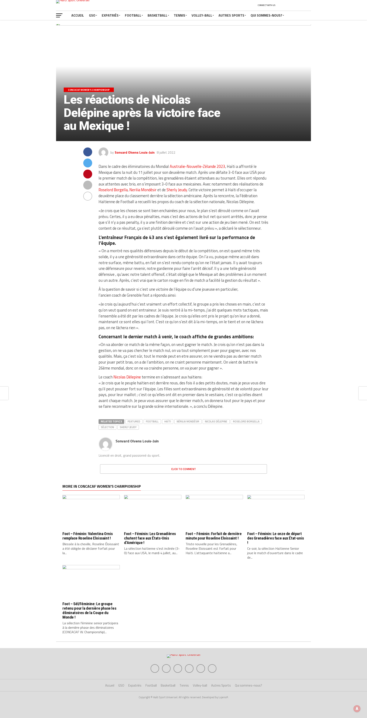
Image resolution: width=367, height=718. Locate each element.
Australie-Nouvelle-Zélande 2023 (197, 166)
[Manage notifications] (357, 708)
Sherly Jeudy (177, 190)
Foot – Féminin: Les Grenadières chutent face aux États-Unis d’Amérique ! (150, 538)
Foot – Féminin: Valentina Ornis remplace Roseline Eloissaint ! (87, 536)
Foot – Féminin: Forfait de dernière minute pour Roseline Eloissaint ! (214, 536)
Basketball (157, 15)
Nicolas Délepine (127, 377)
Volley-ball (202, 15)
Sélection (107, 427)
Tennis (179, 15)
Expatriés (110, 15)
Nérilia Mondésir (188, 421)
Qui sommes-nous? (266, 15)
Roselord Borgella (113, 190)
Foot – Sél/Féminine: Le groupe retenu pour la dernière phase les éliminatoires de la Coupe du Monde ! (89, 610)
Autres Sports (231, 15)
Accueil (77, 15)
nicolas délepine (216, 421)
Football (133, 15)
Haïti (167, 421)
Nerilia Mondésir (143, 190)
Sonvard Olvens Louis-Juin (135, 152)
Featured (134, 421)
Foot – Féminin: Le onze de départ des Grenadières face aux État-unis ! (275, 538)
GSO (92, 15)
